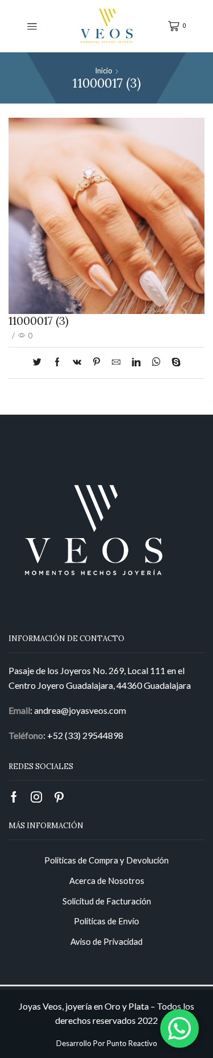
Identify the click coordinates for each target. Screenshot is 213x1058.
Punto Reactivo (132, 1043)
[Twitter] (40, 362)
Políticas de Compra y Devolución (106, 860)
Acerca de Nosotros (106, 880)
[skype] (173, 362)
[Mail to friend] (116, 362)
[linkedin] (136, 362)
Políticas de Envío (106, 921)
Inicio (103, 70)
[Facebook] (57, 362)
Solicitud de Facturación (106, 901)
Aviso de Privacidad (106, 941)
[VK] (77, 362)
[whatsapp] (156, 362)
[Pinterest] (96, 362)
